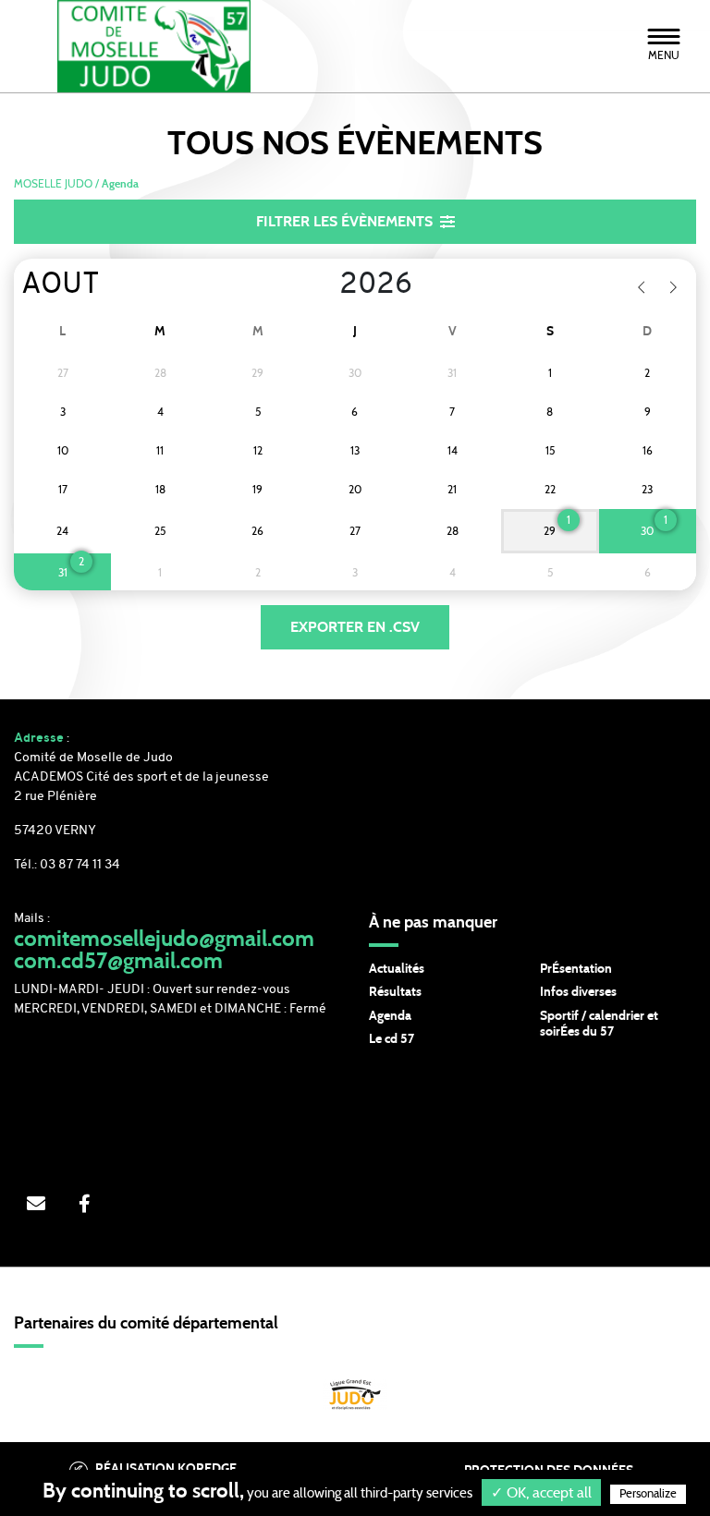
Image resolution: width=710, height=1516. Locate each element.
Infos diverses (578, 992)
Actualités (396, 969)
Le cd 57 (391, 1039)
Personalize (648, 1494)
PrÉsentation (576, 969)
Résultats (395, 992)
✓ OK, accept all (541, 1493)
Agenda (390, 1016)
